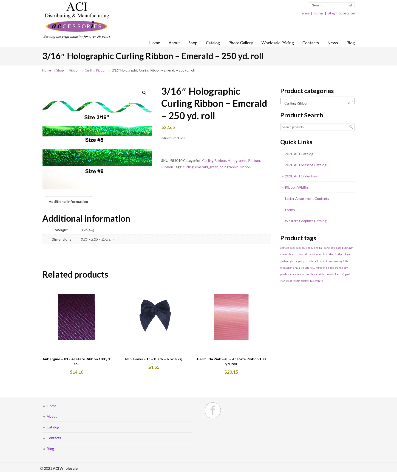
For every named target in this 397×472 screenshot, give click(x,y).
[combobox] (317, 101)
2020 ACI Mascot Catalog (305, 165)
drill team (309, 254)
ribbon (245, 167)
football (330, 254)
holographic (229, 167)
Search (351, 127)
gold (300, 260)
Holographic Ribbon (243, 160)
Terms (305, 13)
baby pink (313, 247)
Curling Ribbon (95, 70)
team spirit (300, 280)
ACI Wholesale (76, 20)
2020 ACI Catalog (299, 154)
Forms (318, 13)
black (338, 247)
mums (298, 267)
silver (336, 274)
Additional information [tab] (68, 201)
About (52, 416)
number (320, 267)
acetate (284, 247)
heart (314, 260)
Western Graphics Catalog (306, 220)
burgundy (347, 247)
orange (339, 267)
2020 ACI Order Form (302, 176)
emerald (201, 167)
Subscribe (347, 13)
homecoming (335, 260)
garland (284, 260)
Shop (60, 70)
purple (310, 274)
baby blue (301, 247)
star (282, 280)
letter (346, 260)
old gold (330, 267)
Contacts (54, 438)
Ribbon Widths (297, 187)
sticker (290, 280)
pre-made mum (296, 274)
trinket (311, 280)
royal (330, 274)
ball (321, 247)
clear (291, 254)
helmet (323, 260)
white (319, 280)
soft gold (345, 274)
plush (283, 274)
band (327, 247)
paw (346, 267)
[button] (144, 93)
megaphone (287, 267)
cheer (283, 254)
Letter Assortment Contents (307, 198)
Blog (331, 13)
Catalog (53, 427)
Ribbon (74, 70)
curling (188, 167)
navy (312, 267)
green (213, 167)
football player (343, 254)
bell (332, 247)
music (305, 267)
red (316, 274)
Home (46, 70)
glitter (293, 260)
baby (292, 247)
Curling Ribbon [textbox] (316, 103)
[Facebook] (213, 410)
